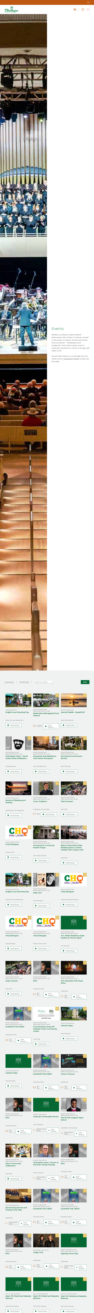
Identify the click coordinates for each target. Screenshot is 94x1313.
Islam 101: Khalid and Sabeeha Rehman (18, 1297)
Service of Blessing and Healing (16, 801)
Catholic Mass (67, 1026)
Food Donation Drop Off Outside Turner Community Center (45, 1029)
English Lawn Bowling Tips (17, 712)
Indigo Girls (38, 1252)
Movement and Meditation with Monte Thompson (44, 757)
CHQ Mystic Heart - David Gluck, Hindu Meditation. (17, 757)
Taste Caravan (67, 801)
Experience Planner (71, 359)
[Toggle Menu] (74, 9)
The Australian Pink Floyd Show (72, 982)
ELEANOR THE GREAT (15, 1027)
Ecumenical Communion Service (71, 757)
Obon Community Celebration (13, 1165)
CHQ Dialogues (12, 844)
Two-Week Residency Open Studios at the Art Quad (73, 937)
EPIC (35, 981)
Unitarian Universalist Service (46, 1117)
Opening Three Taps (69, 1254)
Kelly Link (37, 893)
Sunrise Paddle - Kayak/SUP (73, 712)
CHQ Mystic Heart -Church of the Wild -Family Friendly (45, 1164)
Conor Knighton (40, 801)
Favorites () (24, 682)
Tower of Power (68, 1074)
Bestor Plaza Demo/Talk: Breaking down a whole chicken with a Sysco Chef (72, 847)
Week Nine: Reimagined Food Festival (46, 714)
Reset (85, 682)
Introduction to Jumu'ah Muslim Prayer (43, 846)
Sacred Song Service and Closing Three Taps (16, 1209)
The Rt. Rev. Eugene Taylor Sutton (72, 1119)
